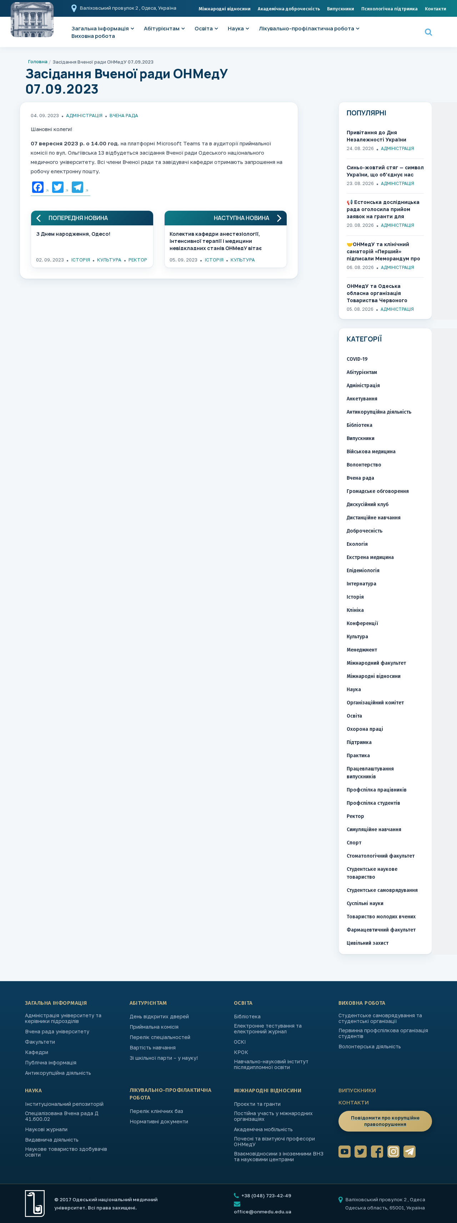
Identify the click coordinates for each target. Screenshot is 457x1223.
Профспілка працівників (377, 790)
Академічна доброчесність (289, 8)
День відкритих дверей (159, 1016)
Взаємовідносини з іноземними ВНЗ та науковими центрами (278, 1156)
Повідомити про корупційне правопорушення (385, 1121)
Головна (37, 61)
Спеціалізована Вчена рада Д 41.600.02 (62, 1116)
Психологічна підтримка (389, 8)
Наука (236, 28)
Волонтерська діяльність (369, 1046)
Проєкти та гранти (257, 1104)
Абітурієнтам (162, 28)
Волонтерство (364, 465)
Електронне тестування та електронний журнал (268, 1028)
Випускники (340, 8)
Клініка (355, 610)
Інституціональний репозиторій (64, 1104)
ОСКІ (240, 1042)
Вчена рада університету (57, 1031)
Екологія (357, 544)
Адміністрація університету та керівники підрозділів (63, 1018)
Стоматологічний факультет (381, 856)
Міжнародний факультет (376, 663)
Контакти (435, 8)
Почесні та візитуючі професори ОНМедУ (274, 1141)
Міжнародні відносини (225, 8)
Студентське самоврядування (382, 890)
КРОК (241, 1052)
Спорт (354, 843)
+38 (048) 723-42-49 (265, 1195)
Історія (80, 260)
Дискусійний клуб (367, 504)
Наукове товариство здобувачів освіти (66, 1152)
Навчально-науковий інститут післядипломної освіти (271, 1064)
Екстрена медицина (370, 557)
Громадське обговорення (378, 491)
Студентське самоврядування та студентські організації (380, 1018)
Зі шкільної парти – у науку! (164, 1058)
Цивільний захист (367, 943)
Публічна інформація (50, 1062)
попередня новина (78, 218)
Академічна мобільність (263, 1129)
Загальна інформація (56, 1003)
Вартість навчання (153, 1047)
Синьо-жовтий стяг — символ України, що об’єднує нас (385, 171)
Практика (358, 756)
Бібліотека (359, 425)
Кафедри (36, 1052)
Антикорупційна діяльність (379, 412)
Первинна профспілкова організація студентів (383, 1033)
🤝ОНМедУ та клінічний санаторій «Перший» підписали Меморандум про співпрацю (383, 251)
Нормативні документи (159, 1121)
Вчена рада (124, 115)
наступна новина (241, 218)
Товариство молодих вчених (381, 917)
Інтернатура (361, 584)
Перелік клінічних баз (156, 1111)
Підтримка (359, 742)
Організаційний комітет (375, 703)
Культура (109, 260)
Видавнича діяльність (52, 1140)
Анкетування (362, 399)
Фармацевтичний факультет (381, 930)
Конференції (362, 623)
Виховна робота (93, 36)
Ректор (138, 260)
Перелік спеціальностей (160, 1037)
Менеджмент (362, 650)
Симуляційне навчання (374, 830)
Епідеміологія (363, 571)
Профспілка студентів (373, 803)
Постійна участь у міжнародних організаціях (273, 1116)
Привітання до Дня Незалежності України (376, 136)
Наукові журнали (46, 1129)
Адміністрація (84, 115)
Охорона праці (365, 729)
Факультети (40, 1042)
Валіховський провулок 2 (109, 8)
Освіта (204, 28)
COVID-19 (357, 359)
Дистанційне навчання (374, 518)
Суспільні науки (365, 903)
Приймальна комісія (154, 1027)
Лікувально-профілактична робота (306, 28)
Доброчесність (364, 531)
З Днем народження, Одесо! (73, 233)
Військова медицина (371, 452)
